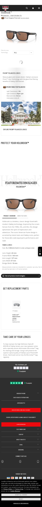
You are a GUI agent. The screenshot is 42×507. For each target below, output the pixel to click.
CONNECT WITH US (21, 456)
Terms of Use (19, 489)
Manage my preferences (21, 503)
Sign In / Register (33, 8)
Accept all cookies (21, 494)
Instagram (20, 461)
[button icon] (27, 8)
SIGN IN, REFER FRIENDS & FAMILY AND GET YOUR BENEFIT (21, 410)
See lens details (25, 18)
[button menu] (39, 8)
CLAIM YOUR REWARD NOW (21, 424)
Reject (21, 499)
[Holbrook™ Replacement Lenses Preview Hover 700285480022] (16, 305)
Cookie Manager (15, 491)
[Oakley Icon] (6, 8)
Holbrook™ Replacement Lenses (16, 316)
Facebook (2, 461)
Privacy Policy (8, 489)
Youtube (38, 461)
